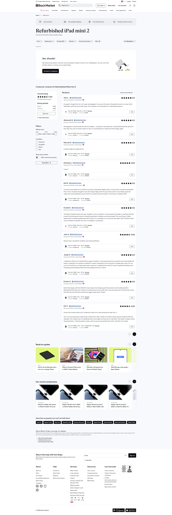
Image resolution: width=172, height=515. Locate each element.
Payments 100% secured (77, 495)
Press (37, 473)
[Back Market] (45, 5)
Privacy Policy (108, 484)
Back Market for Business (77, 493)
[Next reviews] (134, 334)
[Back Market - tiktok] (41, 486)
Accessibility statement (42, 478)
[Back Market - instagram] (37, 486)
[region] (86, 360)
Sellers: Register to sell (76, 488)
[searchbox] (76, 5)
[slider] (37, 134)
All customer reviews (93, 475)
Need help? (111, 5)
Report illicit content (110, 487)
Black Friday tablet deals (45, 438)
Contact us (56, 470)
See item (90, 111)
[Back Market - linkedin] (37, 490)
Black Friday (90, 480)
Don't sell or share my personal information (111, 481)
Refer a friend (74, 470)
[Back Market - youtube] (45, 486)
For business (122, 5)
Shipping (55, 475)
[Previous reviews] (130, 334)
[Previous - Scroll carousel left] (130, 344)
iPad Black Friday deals (44, 440)
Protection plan (74, 475)
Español (134, 1)
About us (38, 470)
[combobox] (39, 41)
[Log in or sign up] (130, 5)
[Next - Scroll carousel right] (134, 344)
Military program (75, 485)
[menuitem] (64, 10)
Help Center (56, 473)
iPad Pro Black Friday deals (45, 441)
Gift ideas (90, 478)
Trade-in (72, 478)
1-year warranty (74, 473)
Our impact (39, 475)
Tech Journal (91, 470)
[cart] (134, 5)
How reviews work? (44, 117)
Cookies (107, 478)
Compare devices (92, 473)
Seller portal (73, 490)
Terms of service (109, 470)
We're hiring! (39, 480)
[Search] (59, 5)
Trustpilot (38, 483)
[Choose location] (123, 1)
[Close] (168, 492)
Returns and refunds (59, 478)
